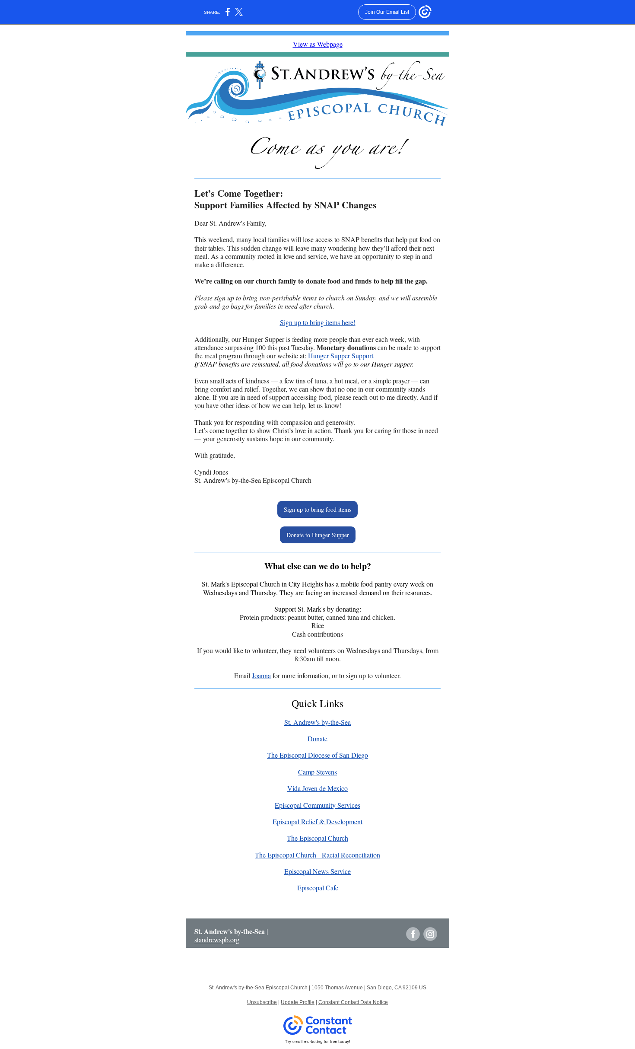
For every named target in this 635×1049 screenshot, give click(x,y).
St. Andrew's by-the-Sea (317, 722)
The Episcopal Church (317, 837)
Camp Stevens (317, 771)
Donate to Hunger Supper (317, 535)
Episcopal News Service (317, 871)
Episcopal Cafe (317, 887)
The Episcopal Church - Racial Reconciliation (317, 854)
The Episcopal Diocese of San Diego (317, 754)
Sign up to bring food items (317, 509)
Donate (317, 738)
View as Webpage (318, 43)
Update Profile (297, 1002)
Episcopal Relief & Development (317, 821)
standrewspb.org (216, 939)
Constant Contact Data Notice (353, 1002)
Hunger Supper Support (340, 355)
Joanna (261, 675)
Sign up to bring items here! (318, 322)
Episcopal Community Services (317, 805)
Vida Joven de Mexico (317, 788)
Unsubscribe (262, 1002)
